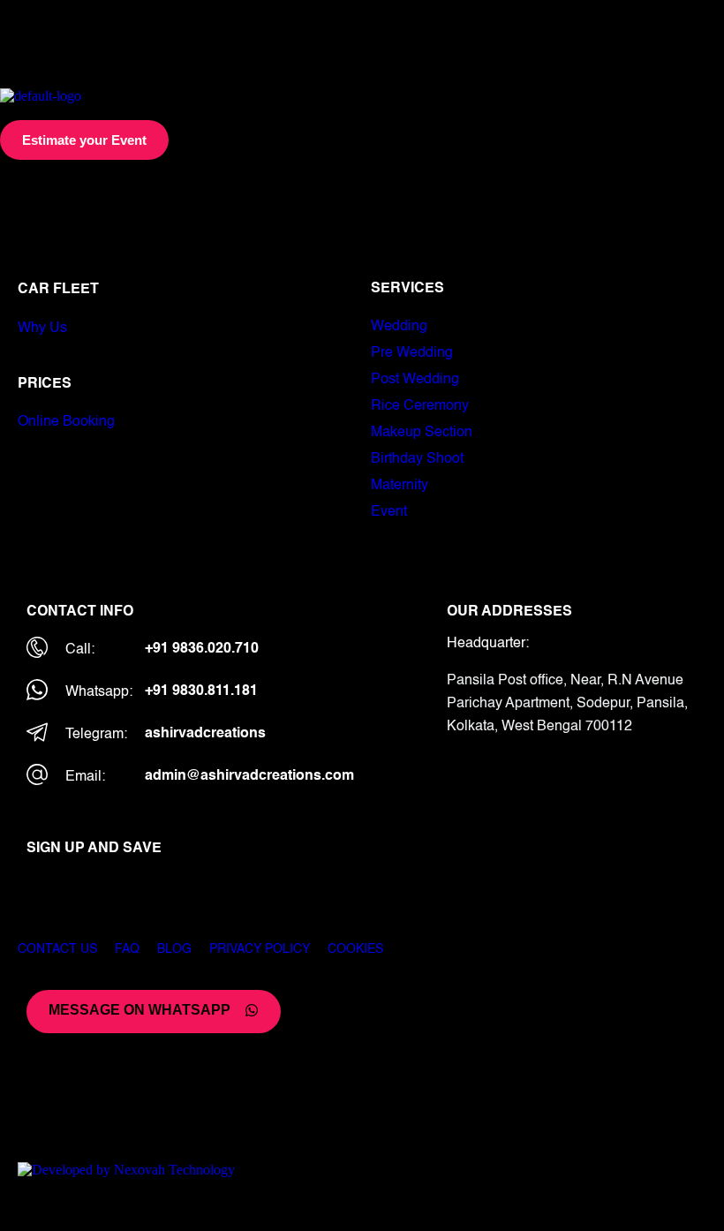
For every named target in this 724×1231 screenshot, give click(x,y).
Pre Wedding (412, 353)
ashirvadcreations (205, 734)
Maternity (399, 486)
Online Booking (66, 422)
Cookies (355, 949)
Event (389, 512)
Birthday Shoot (417, 459)
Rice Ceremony (420, 406)
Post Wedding (415, 380)
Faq (127, 949)
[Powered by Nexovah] (362, 1170)
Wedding (399, 327)
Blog (174, 949)
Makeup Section (421, 433)
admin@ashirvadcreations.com (249, 776)
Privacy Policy (259, 949)
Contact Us (57, 949)
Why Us (42, 328)
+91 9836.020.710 (202, 649)
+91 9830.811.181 (201, 691)
